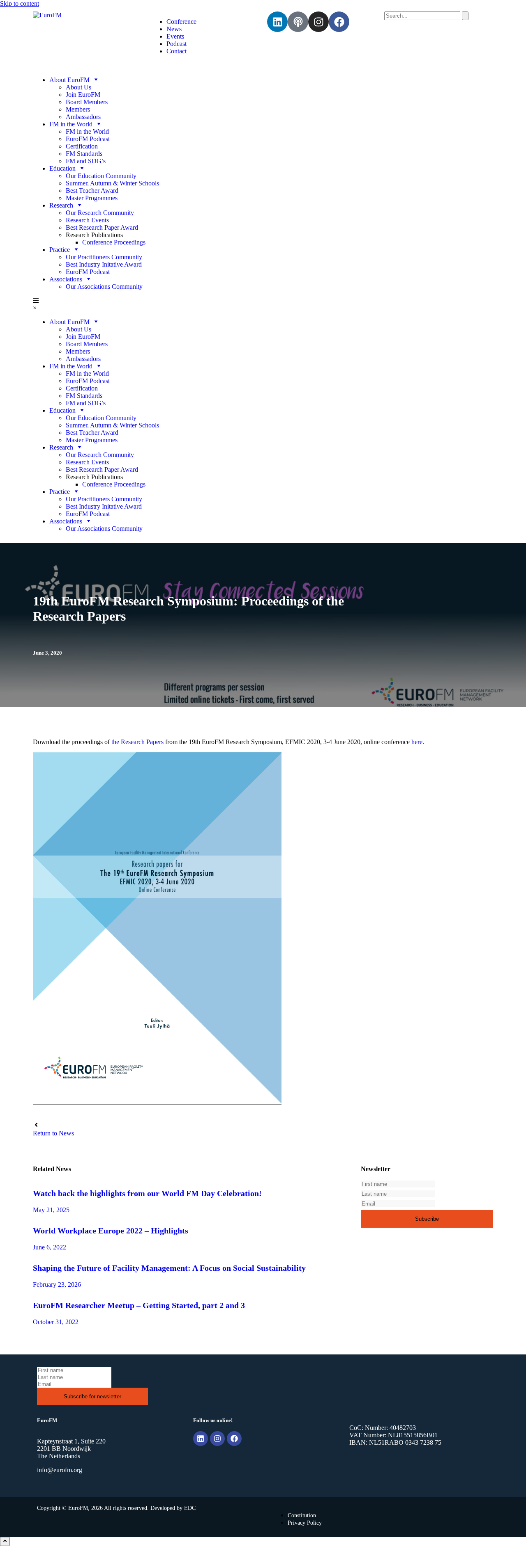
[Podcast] (298, 21)
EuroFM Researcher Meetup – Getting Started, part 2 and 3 (139, 1305)
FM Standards (84, 153)
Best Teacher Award (92, 190)
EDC (190, 1508)
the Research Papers (137, 741)
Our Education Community (101, 175)
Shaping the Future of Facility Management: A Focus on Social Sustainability (169, 1267)
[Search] (465, 15)
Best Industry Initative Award (104, 264)
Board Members (87, 101)
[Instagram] (318, 21)
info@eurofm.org (59, 1469)
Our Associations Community (104, 286)
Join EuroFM (83, 94)
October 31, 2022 (55, 1321)
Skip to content (19, 3)
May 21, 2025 (51, 1209)
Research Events (87, 220)
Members (78, 109)
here (416, 741)
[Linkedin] (277, 21)
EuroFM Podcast (88, 138)
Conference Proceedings (113, 242)
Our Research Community (100, 212)
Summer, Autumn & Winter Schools (112, 183)
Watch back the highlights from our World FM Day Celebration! (147, 1193)
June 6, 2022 (49, 1247)
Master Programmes (92, 197)
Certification (82, 146)
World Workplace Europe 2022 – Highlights (110, 1230)
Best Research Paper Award (102, 227)
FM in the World (87, 131)
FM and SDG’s (86, 161)
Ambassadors (83, 116)
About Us (78, 87)
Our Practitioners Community (104, 256)
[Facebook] (339, 21)
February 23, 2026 (57, 1284)
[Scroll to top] (5, 1541)
